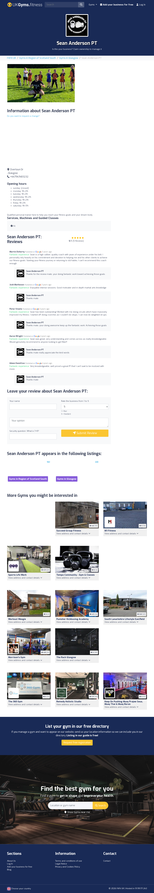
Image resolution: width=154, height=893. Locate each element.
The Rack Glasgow (66, 657)
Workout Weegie (17, 619)
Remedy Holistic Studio (68, 701)
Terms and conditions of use (68, 861)
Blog (9, 869)
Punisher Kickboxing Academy (72, 619)
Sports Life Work (17, 575)
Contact (106, 861)
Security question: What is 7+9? (24, 431)
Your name (14, 401)
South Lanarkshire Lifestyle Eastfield (125, 619)
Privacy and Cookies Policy (67, 866)
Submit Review (86, 433)
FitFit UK (11, 58)
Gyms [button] (92, 4)
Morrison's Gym (16, 657)
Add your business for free (117, 4)
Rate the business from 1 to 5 (75, 401)
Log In (142, 4)
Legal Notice (61, 863)
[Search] (81, 4)
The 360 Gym (15, 701)
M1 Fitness (110, 530)
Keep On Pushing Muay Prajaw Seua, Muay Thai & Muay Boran (124, 703)
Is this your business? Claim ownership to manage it (77, 49)
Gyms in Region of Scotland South (37, 58)
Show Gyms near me (78, 812)
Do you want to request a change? (23, 116)
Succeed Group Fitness (68, 530)
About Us (11, 861)
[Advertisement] (113, 85)
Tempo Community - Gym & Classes (75, 575)
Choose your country (21, 888)
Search (102, 805)
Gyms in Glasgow (68, 58)
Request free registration (77, 742)
